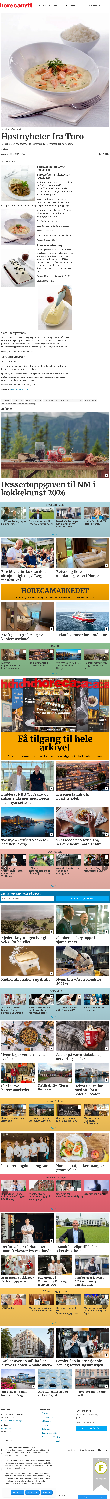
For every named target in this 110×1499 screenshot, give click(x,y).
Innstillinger (17, 1492)
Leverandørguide (49, 1433)
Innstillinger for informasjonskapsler (92, 1497)
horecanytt (90, 400)
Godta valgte (32, 1492)
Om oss (83, 5)
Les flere (55, 534)
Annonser (73, 5)
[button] (5, 518)
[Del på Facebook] (100, 154)
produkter (18, 400)
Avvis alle (46, 1492)
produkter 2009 (51, 400)
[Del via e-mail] (107, 154)
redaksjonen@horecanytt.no (13, 1420)
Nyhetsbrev (92, 5)
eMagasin (103, 5)
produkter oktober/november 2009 (18, 404)
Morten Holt (6, 1428)
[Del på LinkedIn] (103, 154)
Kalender (46, 1429)
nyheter (6, 400)
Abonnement (54, 5)
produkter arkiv (33, 400)
